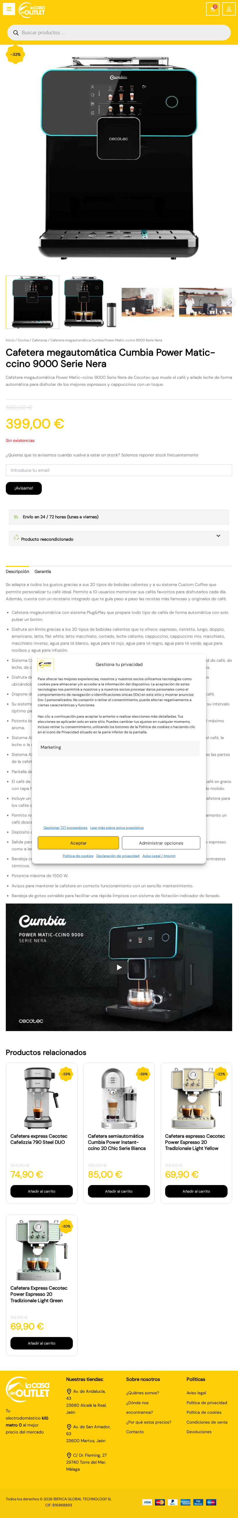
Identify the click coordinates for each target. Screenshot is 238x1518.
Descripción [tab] (17, 571)
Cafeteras (39, 340)
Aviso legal (196, 1392)
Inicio (10, 340)
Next (230, 302)
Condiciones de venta (207, 1422)
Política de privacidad (207, 1402)
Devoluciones (199, 1431)
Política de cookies (78, 856)
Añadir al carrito (41, 1191)
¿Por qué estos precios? (148, 1422)
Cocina (23, 340)
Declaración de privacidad (118, 856)
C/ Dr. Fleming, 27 (90, 1455)
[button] (119, 538)
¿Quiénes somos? (142, 1392)
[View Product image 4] (205, 302)
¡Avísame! (24, 488)
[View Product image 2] (90, 302)
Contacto (135, 1431)
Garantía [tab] (43, 571)
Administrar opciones (161, 843)
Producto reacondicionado (46, 539)
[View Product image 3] (148, 302)
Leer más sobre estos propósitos (117, 827)
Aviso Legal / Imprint (159, 856)
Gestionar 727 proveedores (65, 827)
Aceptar (78, 843)
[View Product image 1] (32, 302)
